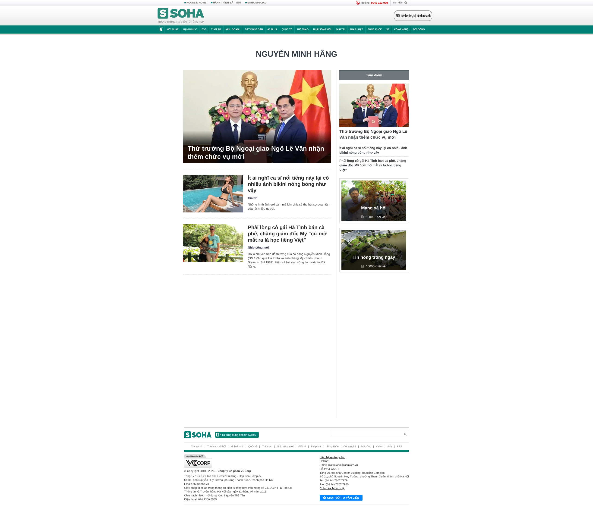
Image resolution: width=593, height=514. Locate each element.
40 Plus (272, 29)
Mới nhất (172, 29)
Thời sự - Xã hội (216, 446)
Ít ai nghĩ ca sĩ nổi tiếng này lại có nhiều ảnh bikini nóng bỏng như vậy (288, 184)
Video (379, 446)
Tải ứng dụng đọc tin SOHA (239, 434)
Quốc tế (286, 29)
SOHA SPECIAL (256, 2)
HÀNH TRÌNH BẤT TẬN (227, 2)
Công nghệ (401, 29)
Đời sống (419, 29)
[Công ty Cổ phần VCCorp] (240, 461)
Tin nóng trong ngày (374, 257)
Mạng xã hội (374, 208)
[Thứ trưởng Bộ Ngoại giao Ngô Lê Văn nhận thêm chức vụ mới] (257, 116)
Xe (387, 29)
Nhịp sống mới (322, 29)
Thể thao (303, 29)
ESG (204, 29)
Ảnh (389, 446)
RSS (399, 446)
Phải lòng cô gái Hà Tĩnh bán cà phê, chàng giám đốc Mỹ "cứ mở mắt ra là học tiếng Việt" (287, 233)
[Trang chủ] (181, 16)
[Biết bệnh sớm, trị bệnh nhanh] (413, 16)
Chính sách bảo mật (332, 488)
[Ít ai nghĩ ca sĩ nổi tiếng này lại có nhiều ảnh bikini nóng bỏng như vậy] (213, 193)
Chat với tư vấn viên (343, 497)
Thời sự (216, 29)
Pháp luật (356, 29)
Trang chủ (196, 446)
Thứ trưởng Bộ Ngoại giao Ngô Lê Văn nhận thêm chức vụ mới (256, 152)
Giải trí (340, 29)
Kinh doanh (233, 29)
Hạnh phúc (190, 29)
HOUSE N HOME (196, 2)
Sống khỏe (375, 29)
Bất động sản (254, 29)
